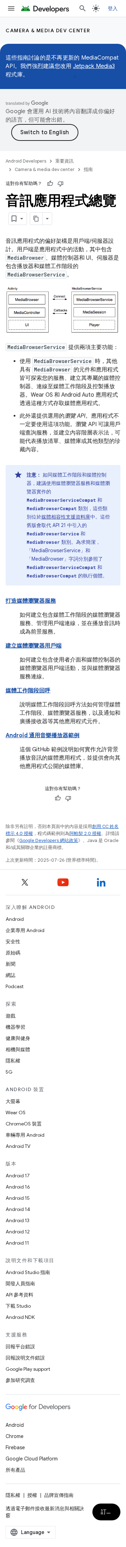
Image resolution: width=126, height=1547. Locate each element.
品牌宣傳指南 (59, 1495)
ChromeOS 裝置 (24, 1124)
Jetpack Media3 (94, 66)
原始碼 (13, 953)
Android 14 (18, 1209)
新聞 (10, 964)
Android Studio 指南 (28, 1272)
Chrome (14, 1436)
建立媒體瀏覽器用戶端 (34, 645)
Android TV (18, 1146)
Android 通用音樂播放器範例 (42, 735)
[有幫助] (50, 183)
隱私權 (13, 1060)
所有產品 (15, 1470)
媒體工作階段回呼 (28, 690)
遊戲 (10, 1016)
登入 (113, 8)
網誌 (10, 975)
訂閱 (106, 1511)
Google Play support (28, 1369)
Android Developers (26, 161)
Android (15, 919)
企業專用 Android (25, 930)
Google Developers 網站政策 (48, 840)
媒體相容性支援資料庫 (65, 517)
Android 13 (17, 1220)
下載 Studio (18, 1306)
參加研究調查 (20, 1380)
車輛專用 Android (25, 1135)
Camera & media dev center (48, 30)
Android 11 (17, 1243)
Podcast (14, 986)
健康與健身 (18, 1038)
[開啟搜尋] (82, 8)
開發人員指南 (20, 1283)
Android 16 (18, 1187)
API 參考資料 (19, 1295)
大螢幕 (13, 1101)
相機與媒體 (18, 1049)
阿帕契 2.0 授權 (85, 833)
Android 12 (18, 1231)
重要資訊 (64, 161)
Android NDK (20, 1317)
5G (9, 1072)
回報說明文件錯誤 (25, 1358)
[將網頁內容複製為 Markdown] (36, 219)
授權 (32, 1495)
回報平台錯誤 (20, 1346)
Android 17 (18, 1175)
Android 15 (18, 1198)
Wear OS (16, 1112)
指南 (88, 169)
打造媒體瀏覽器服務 (31, 600)
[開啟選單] (11, 8)
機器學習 (15, 1027)
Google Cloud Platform (32, 1459)
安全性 (13, 941)
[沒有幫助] (60, 183)
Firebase (15, 1447)
